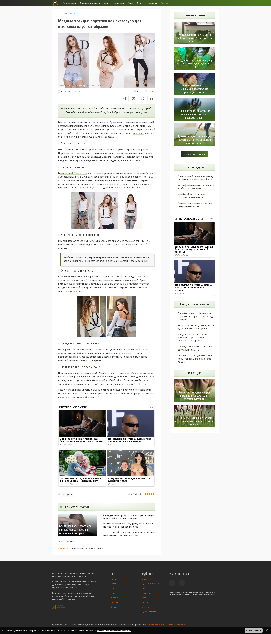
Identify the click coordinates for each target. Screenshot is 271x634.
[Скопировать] (151, 98)
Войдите (63, 547)
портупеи (138, 133)
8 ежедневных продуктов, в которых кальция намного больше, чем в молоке (128, 517)
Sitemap (114, 607)
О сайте (114, 593)
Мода (144, 588)
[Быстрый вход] (214, 3)
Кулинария (147, 593)
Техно (144, 597)
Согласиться (253, 630)
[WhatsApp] (142, 98)
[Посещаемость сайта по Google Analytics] (58, 607)
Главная (114, 579)
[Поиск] (206, 3)
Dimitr (151, 91)
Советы (114, 583)
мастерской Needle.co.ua (73, 173)
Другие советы (149, 611)
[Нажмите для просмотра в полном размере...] (106, 211)
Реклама (114, 597)
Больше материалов (194, 154)
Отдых (145, 602)
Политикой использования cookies (114, 630)
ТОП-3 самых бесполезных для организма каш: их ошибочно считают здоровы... (129, 533)
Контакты (115, 602)
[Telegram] (125, 98)
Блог (112, 588)
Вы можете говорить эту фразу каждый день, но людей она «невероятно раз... (128, 525)
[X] (133, 98)
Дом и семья (147, 579)
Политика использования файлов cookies (167, 624)
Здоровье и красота (151, 583)
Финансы (146, 607)
